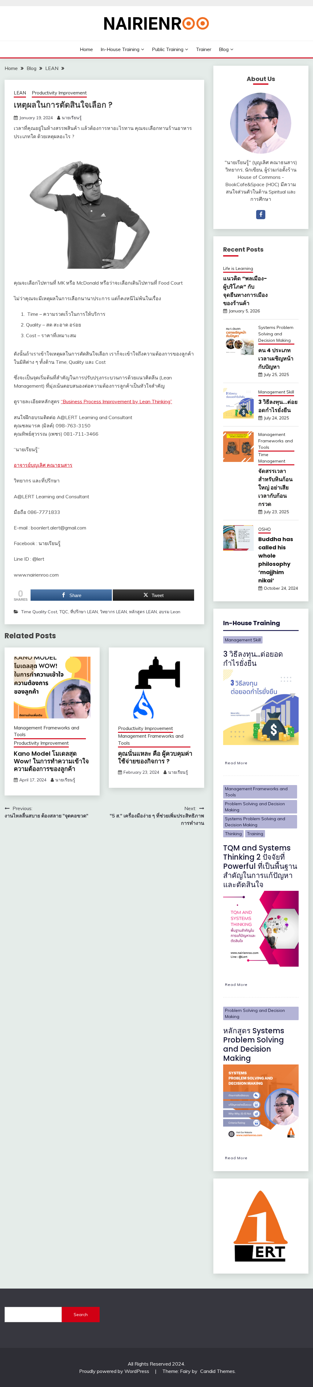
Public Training (167, 49)
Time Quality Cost (39, 611)
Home (86, 49)
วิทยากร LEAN (113, 611)
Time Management (271, 458)
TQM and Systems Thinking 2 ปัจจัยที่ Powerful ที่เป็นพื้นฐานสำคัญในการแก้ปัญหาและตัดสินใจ (260, 866)
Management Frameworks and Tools (46, 731)
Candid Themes (217, 1371)
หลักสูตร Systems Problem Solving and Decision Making (253, 1044)
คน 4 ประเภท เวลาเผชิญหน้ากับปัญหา (275, 358)
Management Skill (276, 392)
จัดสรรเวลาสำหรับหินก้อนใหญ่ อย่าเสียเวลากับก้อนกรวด (275, 487)
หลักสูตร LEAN (143, 611)
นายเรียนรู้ (72, 117)
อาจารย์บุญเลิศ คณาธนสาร (43, 465)
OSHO (264, 529)
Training (255, 833)
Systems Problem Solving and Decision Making (275, 334)
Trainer (203, 49)
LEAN (20, 93)
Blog (224, 49)
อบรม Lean (169, 611)
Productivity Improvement (59, 93)
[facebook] (260, 214)
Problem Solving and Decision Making (255, 807)
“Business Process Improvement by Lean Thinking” (116, 401)
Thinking (233, 833)
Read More (236, 763)
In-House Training (120, 49)
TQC (63, 611)
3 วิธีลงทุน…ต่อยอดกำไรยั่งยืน (253, 658)
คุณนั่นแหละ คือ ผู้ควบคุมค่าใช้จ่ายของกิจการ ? (155, 757)
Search (81, 1314)
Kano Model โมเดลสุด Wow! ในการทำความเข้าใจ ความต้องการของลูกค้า (51, 761)
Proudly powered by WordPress (114, 1371)
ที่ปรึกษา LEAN (84, 611)
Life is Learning (238, 268)
